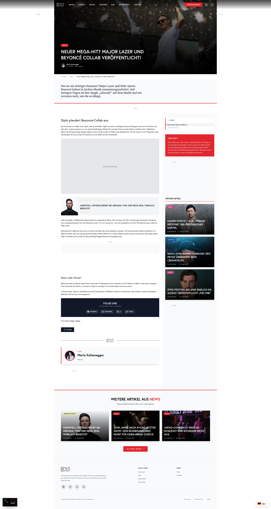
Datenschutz (142, 479)
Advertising (141, 482)
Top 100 (137, 4)
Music (92, 4)
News (71, 4)
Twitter (77, 321)
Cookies (179, 475)
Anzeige (38, 14)
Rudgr (72, 321)
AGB (139, 475)
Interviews (124, 4)
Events (81, 4)
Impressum (141, 472)
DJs (113, 4)
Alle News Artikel (134, 449)
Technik (103, 4)
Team (178, 472)
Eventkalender (193, 5)
